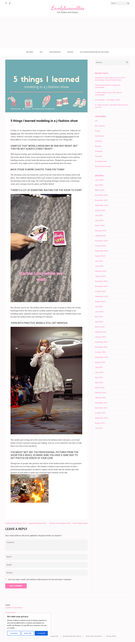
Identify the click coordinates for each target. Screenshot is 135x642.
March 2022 (100, 388)
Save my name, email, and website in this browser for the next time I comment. (40, 579)
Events (70, 52)
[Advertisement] (67, 32)
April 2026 (99, 185)
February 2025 (100, 231)
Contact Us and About (14, 608)
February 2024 (100, 271)
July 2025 (99, 215)
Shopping (98, 151)
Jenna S (27, 109)
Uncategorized (50, 109)
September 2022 (101, 357)
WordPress (98, 636)
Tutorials (98, 156)
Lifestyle (98, 141)
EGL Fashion (36, 109)
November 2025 (101, 200)
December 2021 (101, 403)
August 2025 (100, 210)
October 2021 (100, 413)
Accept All (41, 633)
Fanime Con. (15, 134)
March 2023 (100, 327)
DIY (41, 52)
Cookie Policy (10, 613)
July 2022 (99, 367)
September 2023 (101, 296)
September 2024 (101, 251)
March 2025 (100, 225)
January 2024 (100, 276)
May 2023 (99, 317)
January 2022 (100, 398)
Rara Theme (77, 636)
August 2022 (100, 362)
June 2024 (99, 266)
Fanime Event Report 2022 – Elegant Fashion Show (25, 523)
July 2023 (99, 306)
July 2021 (99, 428)
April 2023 (99, 322)
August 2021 (100, 423)
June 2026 (99, 180)
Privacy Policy (111, 636)
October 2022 (100, 352)
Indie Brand (99, 136)
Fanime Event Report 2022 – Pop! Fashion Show (68, 523)
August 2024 (100, 256)
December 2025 (101, 195)
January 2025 (100, 236)
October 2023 (100, 291)
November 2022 (101, 347)
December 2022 (101, 342)
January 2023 (100, 337)
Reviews (29, 52)
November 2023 (101, 286)
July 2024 (99, 261)
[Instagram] (6, 3)
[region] (27, 625)
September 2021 (101, 418)
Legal (7, 605)
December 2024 (101, 241)
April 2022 (99, 382)
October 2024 (100, 246)
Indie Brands (55, 52)
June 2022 (99, 372)
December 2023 (101, 281)
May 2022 (99, 377)
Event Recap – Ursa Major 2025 (107, 100)
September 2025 (101, 205)
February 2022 (100, 393)
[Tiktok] (9, 3)
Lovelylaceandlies (67, 8)
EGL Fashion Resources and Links (94, 52)
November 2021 (101, 408)
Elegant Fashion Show (64, 137)
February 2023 (100, 332)
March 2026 (100, 190)
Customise (14, 633)
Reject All (27, 633)
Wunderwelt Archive (103, 166)
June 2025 (99, 220)
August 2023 (100, 301)
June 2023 (99, 312)
